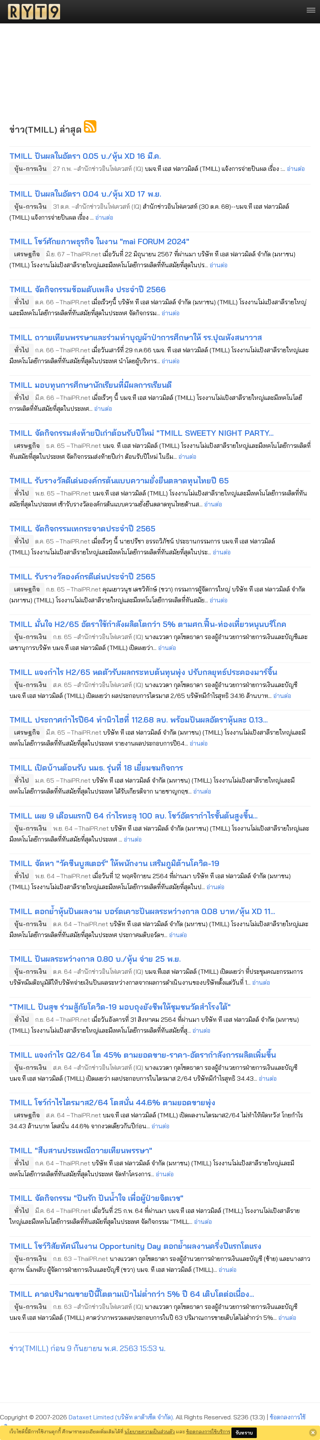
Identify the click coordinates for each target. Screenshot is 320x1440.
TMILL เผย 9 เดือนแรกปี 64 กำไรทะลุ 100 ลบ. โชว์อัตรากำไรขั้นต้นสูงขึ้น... (133, 815)
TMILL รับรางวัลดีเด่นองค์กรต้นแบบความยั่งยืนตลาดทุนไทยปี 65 (119, 480)
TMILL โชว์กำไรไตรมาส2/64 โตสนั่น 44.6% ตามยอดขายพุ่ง (112, 1102)
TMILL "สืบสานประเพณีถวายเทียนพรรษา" (80, 1150)
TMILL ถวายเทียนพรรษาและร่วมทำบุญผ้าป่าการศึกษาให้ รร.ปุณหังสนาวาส (135, 337)
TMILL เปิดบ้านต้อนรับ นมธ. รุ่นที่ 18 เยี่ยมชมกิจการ (96, 767)
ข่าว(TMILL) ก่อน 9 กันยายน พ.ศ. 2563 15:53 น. (87, 1348)
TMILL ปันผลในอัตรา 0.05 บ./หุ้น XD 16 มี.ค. (85, 156)
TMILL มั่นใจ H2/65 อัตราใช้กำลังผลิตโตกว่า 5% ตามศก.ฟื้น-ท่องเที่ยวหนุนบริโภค (147, 624)
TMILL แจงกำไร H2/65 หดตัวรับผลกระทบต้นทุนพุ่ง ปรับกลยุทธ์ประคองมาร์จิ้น (143, 672)
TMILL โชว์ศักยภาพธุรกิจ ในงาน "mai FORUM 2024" (99, 241)
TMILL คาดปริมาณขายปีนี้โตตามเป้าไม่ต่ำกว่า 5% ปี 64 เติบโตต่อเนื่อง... (131, 1294)
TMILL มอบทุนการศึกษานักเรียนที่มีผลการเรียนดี (90, 385)
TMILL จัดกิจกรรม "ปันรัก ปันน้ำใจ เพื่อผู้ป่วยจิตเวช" (96, 1198)
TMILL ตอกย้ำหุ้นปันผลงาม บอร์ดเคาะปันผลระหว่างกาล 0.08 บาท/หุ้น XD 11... (142, 911)
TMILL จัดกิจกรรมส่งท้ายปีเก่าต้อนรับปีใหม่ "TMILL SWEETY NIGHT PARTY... (141, 433)
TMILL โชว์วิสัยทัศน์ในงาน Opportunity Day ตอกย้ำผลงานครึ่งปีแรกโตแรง (135, 1246)
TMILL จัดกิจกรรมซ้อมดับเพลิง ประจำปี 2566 (87, 289)
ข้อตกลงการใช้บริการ (208, 1431)
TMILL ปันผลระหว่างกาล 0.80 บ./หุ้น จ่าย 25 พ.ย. (95, 959)
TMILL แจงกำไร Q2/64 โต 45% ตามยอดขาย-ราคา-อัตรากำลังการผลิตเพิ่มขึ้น (142, 1055)
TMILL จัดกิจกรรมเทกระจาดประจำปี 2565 (82, 528)
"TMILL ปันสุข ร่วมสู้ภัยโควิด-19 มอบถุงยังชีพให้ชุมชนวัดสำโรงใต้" (120, 1007)
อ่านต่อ (296, 168)
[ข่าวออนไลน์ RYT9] (31, 11)
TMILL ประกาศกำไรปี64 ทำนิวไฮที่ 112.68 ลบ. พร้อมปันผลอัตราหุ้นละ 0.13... (138, 719)
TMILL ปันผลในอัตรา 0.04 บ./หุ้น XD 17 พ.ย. (85, 194)
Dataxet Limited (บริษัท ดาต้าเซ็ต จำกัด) (121, 1417)
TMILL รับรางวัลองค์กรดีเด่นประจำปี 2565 (82, 576)
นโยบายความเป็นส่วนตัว (149, 1431)
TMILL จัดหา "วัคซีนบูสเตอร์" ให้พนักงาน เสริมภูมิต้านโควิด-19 (114, 863)
